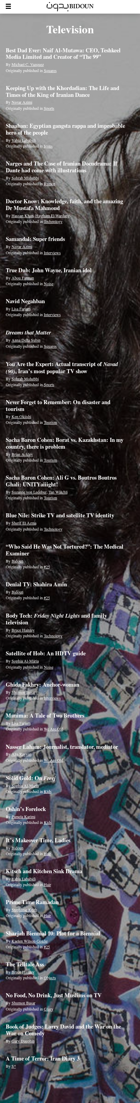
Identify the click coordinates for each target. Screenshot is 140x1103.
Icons (48, 146)
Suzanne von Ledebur (29, 492)
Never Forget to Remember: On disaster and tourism (58, 405)
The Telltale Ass (25, 964)
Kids (48, 791)
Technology (53, 221)
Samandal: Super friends (35, 239)
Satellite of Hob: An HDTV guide (46, 653)
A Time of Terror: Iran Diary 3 (43, 1058)
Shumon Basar (23, 692)
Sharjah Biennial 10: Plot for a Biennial (53, 933)
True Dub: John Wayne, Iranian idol (49, 270)
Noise (48, 283)
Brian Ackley (22, 454)
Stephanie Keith (24, 909)
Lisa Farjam (21, 308)
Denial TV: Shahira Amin (36, 584)
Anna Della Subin (26, 340)
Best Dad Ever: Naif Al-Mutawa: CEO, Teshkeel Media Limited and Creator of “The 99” (63, 53)
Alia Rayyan (22, 754)
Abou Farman (23, 277)
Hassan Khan (22, 215)
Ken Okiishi (21, 416)
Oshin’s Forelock (26, 809)
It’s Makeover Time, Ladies (38, 840)
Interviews (52, 252)
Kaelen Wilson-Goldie (30, 941)
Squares (50, 70)
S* (14, 1066)
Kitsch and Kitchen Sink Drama (44, 871)
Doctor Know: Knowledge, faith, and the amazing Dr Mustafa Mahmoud (64, 204)
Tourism (50, 422)
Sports (49, 108)
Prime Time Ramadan (32, 902)
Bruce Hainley (23, 630)
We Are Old (53, 728)
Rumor (49, 183)
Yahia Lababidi (24, 140)
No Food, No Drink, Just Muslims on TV (54, 995)
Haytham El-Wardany (52, 215)
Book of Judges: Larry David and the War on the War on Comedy (63, 1029)
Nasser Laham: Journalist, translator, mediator (62, 747)
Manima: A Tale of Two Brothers (45, 715)
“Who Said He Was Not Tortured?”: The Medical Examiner (64, 549)
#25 (47, 566)
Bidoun (17, 561)
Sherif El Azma (24, 522)
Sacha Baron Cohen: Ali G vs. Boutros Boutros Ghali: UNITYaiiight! (61, 480)
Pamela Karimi (23, 816)
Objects (50, 977)
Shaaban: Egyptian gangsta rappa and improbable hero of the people (65, 129)
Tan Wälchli (58, 492)
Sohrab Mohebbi (25, 177)
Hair (47, 853)
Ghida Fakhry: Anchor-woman (42, 684)
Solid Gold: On (31, 778)
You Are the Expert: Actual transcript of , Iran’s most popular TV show (62, 367)
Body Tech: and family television (56, 618)
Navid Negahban (25, 301)
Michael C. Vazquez (28, 64)
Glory (48, 1009)
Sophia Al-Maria (25, 660)
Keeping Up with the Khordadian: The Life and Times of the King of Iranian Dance (62, 91)
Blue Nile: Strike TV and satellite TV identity (60, 515)
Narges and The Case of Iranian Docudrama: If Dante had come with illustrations (61, 166)
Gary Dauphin (23, 1041)
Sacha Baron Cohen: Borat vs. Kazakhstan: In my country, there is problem (64, 443)
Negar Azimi (22, 102)
